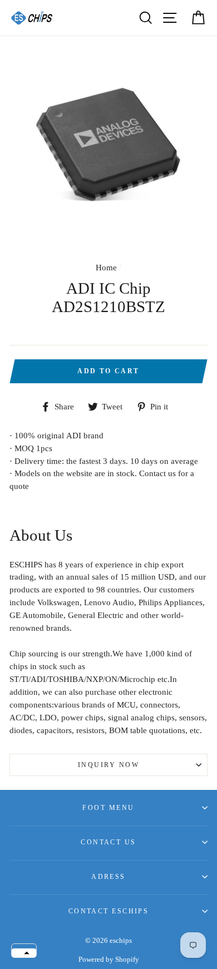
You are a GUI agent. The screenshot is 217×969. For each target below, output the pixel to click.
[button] (24, 952)
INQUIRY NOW (108, 765)
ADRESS (108, 877)
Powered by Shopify (108, 959)
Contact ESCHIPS (108, 911)
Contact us (108, 842)
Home (106, 267)
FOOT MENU (108, 808)
